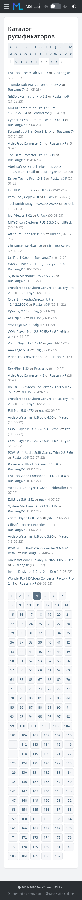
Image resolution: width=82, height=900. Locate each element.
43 (12, 651)
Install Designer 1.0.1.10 (26, 571)
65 (21, 679)
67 (40, 679)
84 (68, 698)
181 (57, 847)
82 (49, 698)
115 (57, 744)
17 (31, 614)
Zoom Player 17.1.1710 (25, 343)
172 (24, 837)
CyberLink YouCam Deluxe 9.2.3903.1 (36, 120)
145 (57, 791)
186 (46, 856)
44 (21, 651)
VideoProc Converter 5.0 (26, 357)
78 (12, 698)
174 (46, 837)
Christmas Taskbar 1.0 (25, 245)
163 (57, 819)
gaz (10, 336)
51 (21, 661)
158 (69, 809)
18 (40, 614)
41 (59, 642)
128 (69, 763)
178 (24, 847)
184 (24, 856)
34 (59, 633)
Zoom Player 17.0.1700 (25, 518)
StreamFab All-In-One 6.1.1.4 (30, 131)
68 (49, 679)
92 (12, 716)
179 (35, 847)
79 (21, 698)
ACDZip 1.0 (16, 318)
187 (57, 856)
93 (21, 716)
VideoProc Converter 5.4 (26, 143)
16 (21, 614)
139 (57, 781)
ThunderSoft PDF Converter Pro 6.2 (34, 84)
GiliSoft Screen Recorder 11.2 (30, 525)
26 (49, 624)
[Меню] (6, 6)
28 (68, 624)
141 (13, 791)
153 (13, 809)
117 (13, 754)
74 (40, 688)
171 (13, 837)
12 (47, 605)
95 (40, 716)
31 (31, 633)
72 (21, 688)
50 (12, 661)
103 (56, 726)
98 (68, 716)
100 (22, 726)
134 (69, 772)
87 (31, 707)
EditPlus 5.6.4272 (21, 410)
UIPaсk (46, 190)
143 (35, 791)
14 (66, 605)
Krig (36, 311)
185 (35, 856)
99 (12, 726)
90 (59, 707)
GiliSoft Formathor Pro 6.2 (27, 96)
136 (24, 781)
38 (31, 642)
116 (69, 744)
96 (49, 716)
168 (46, 828)
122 (69, 754)
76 (59, 688)
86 (21, 707)
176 (69, 837)
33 (49, 633)
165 (13, 828)
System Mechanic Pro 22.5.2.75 (31, 276)
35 (68, 633)
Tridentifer (58, 488)
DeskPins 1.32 (18, 368)
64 (12, 679)
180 (46, 847)
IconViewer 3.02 (20, 215)
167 (35, 828)
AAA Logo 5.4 (18, 324)
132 (46, 772)
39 (40, 642)
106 (24, 735)
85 (12, 707)
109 (57, 735)
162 (46, 819)
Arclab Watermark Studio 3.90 (31, 536)
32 (40, 633)
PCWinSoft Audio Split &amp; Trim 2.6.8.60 (40, 452)
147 (13, 800)
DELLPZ (35, 318)
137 (35, 781)
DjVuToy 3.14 (18, 311)
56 (68, 661)
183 (13, 856)
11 (38, 605)
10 (29, 605)
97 (59, 716)
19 (49, 614)
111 (13, 744)
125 (35, 763)
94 (31, 716)
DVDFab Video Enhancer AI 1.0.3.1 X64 (37, 476)
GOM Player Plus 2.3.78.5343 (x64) (33, 429)
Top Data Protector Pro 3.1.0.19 (31, 155)
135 (13, 781)
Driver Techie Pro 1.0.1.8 (26, 178)
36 (12, 642)
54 (49, 661)
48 (59, 651)
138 (46, 781)
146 (69, 791)
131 (35, 772)
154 (24, 809)
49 (68, 651)
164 (69, 819)
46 (40, 651)
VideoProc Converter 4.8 (26, 375)
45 (31, 651)
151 (57, 800)
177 (13, 847)
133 (57, 772)
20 (59, 614)
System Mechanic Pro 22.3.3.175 (32, 506)
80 (31, 698)
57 (12, 670)
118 (24, 754)
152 (69, 800)
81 (40, 698)
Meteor (64, 417)
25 (40, 624)
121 (57, 754)
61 (49, 670)
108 (46, 735)
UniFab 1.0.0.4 (19, 257)
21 (68, 614)
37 (21, 642)
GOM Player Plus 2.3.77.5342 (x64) (33, 440)
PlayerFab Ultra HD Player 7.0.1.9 (33, 464)
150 (46, 800)
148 (24, 800)
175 (57, 837)
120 (46, 754)
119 (35, 754)
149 (35, 800)
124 (24, 763)
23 (21, 624)
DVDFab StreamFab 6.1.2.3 (28, 73)
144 (46, 791)
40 (49, 642)
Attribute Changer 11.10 (26, 234)
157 (57, 809)
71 (12, 688)
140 (69, 781)
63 (68, 670)
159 (13, 819)
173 (35, 837)
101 (33, 726)
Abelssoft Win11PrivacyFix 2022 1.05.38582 (40, 560)
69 (59, 679)
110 (69, 735)
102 (44, 726)
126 (46, 763)
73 (31, 688)
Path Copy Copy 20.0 (23, 197)
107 (35, 735)
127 (57, 763)
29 (12, 633)
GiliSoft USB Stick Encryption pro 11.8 (36, 264)
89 (49, 707)
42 (68, 642)
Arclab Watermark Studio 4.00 (31, 417)
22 (12, 624)
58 (21, 670)
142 (24, 791)
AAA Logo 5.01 (18, 350)
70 (68, 679)
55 (59, 661)
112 (24, 744)
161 (35, 819)
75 (49, 688)
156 (46, 809)
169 (57, 828)
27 (59, 624)
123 (13, 763)
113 (35, 744)
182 (69, 847)
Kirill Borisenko (58, 245)
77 (68, 688)
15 (12, 614)
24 (31, 624)
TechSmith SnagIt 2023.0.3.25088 (33, 203)
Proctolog (41, 368)
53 (40, 661)
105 (13, 735)
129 (13, 772)
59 (31, 670)
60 (40, 670)
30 (21, 633)
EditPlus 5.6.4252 (21, 499)
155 (35, 809)
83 (59, 698)
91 (68, 707)
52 (31, 661)
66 (31, 679)
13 (57, 605)
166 (24, 828)
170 (69, 828)
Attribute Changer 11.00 (26, 488)
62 (59, 670)
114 (46, 744)
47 (49, 651)
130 (24, 772)
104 (67, 726)
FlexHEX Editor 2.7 (21, 190)
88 (40, 707)
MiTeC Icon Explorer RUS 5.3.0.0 (32, 222)
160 (24, 819)
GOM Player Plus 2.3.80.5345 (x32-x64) (37, 331)
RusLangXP (61, 73)
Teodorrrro (40, 113)
